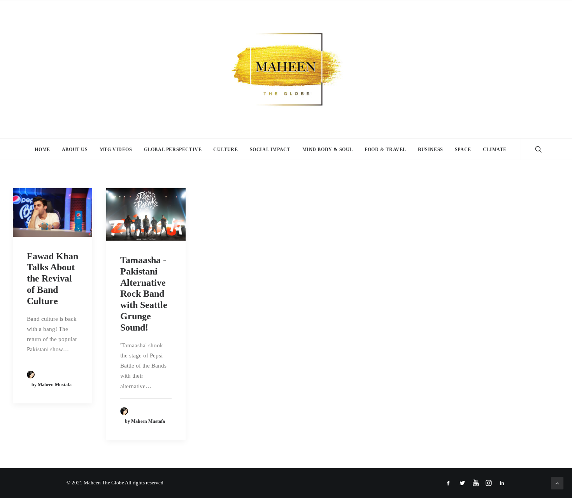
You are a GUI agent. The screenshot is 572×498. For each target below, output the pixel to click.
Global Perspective (173, 149)
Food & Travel (385, 149)
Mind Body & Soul (327, 149)
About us (75, 149)
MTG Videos (116, 149)
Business (430, 149)
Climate (495, 149)
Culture (225, 149)
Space (463, 149)
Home (42, 149)
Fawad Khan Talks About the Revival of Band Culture (52, 278)
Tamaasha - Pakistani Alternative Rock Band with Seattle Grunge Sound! (143, 294)
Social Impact (270, 149)
